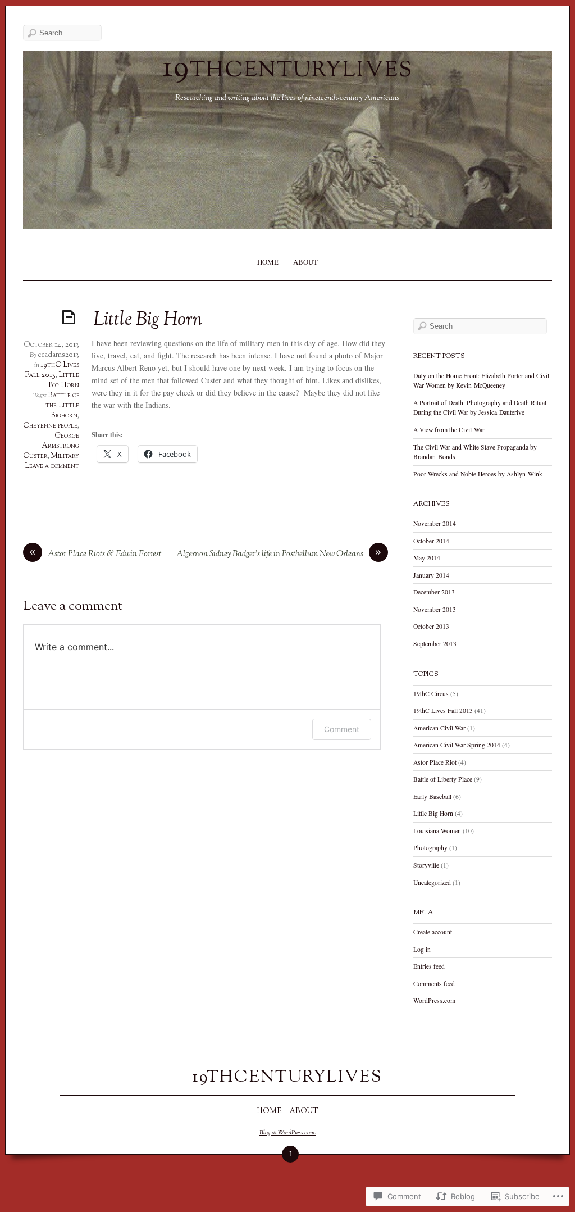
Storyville (426, 865)
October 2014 (431, 541)
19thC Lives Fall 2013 (52, 370)
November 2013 (434, 609)
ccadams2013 (58, 355)
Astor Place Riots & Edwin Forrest (104, 554)
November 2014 (434, 523)
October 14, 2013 (51, 345)
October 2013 (431, 626)
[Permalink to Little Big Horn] (70, 316)
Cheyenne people (50, 426)
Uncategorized (432, 882)
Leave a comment (52, 466)
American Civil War (439, 728)
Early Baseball (432, 796)
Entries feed (429, 966)
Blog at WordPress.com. (287, 1132)
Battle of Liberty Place (442, 779)
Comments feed (434, 983)
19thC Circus (431, 693)
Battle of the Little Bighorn (62, 406)
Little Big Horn (63, 380)
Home (268, 262)
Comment (341, 729)
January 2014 (431, 575)
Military (65, 456)
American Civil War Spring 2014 (456, 745)
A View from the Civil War (449, 429)
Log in (422, 949)
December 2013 (434, 592)
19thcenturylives (287, 69)
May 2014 (426, 557)
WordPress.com (434, 1000)
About (305, 262)
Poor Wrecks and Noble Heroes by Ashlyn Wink (477, 474)
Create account (432, 932)
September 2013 (435, 643)
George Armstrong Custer (51, 446)
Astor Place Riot (435, 762)
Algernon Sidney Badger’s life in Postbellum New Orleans (269, 554)
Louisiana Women (437, 831)
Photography (430, 847)
